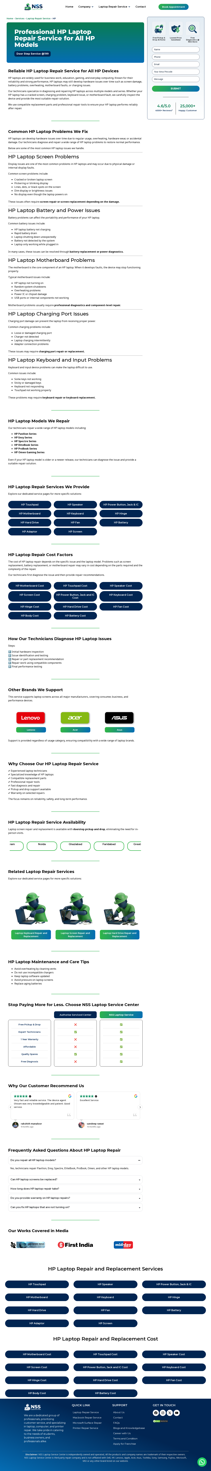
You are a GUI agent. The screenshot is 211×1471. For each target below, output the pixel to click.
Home (10, 18)
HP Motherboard (29, 513)
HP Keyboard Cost (121, 594)
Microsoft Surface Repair (87, 1422)
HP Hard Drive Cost (75, 606)
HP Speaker (75, 504)
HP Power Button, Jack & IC (121, 504)
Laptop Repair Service (38, 18)
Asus (119, 729)
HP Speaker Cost (121, 585)
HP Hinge (121, 513)
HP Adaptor (29, 531)
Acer (75, 729)
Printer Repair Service (85, 1428)
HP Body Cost (30, 615)
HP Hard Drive (30, 522)
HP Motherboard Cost (30, 585)
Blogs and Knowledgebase (129, 1428)
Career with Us (122, 1433)
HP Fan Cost (121, 606)
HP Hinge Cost (30, 606)
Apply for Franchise (124, 1443)
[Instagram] (163, 1413)
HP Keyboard (75, 513)
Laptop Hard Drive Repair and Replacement (119, 934)
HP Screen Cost (30, 594)
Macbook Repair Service (87, 1417)
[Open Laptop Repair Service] (129, 7)
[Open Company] (92, 7)
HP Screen (75, 531)
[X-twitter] (170, 1413)
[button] (140, 1107)
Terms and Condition (125, 1438)
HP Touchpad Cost (75, 585)
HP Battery (121, 522)
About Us (118, 1412)
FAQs (116, 1422)
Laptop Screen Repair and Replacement (75, 934)
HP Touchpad (29, 504)
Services (19, 18)
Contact (118, 1417)
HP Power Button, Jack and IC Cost (75, 596)
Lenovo (31, 729)
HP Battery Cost (75, 615)
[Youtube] (177, 1413)
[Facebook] (156, 1413)
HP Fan (75, 522)
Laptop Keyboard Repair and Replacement (31, 934)
